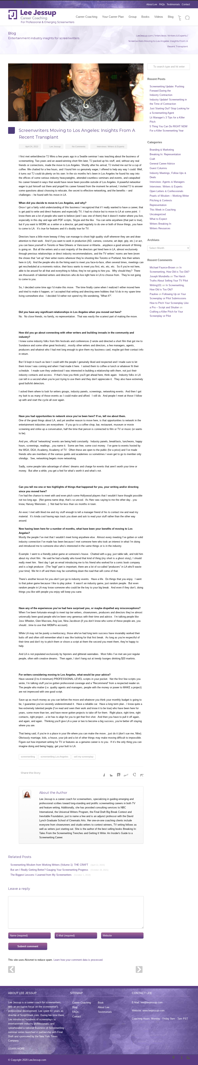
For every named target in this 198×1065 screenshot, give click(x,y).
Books (145, 16)
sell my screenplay (83, 756)
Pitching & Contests (161, 200)
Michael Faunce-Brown (162, 267)
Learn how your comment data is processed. (78, 959)
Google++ (132, 772)
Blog (170, 16)
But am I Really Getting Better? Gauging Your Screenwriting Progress (59, 869)
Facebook (20, 4)
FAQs (162, 4)
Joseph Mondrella (159, 276)
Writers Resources (160, 228)
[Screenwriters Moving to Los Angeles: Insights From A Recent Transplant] (75, 92)
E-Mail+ (139, 772)
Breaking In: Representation (165, 154)
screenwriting (28, 756)
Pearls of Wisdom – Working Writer (169, 195)
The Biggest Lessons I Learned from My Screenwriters (50, 874)
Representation (158, 205)
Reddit (124, 772)
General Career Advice (162, 163)
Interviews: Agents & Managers (167, 181)
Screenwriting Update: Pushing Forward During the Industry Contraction (167, 90)
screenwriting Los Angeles (54, 756)
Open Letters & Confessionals (166, 191)
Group (133, 16)
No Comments (78, 146)
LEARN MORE (16, 1048)
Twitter (12, 4)
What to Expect (158, 218)
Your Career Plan (113, 16)
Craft (152, 159)
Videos (158, 16)
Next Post (139, 969)
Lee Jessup (55, 146)
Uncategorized (158, 214)
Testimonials (173, 4)
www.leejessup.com (154, 1010)
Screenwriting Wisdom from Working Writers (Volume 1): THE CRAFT (57, 864)
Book (101, 1002)
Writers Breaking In (160, 223)
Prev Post (11, 969)
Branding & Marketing (162, 149)
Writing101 (155, 285)
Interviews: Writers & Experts (171, 35)
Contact (186, 4)
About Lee (151, 4)
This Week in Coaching (163, 209)
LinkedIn (27, 4)
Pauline (154, 294)
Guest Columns (158, 168)
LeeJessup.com (144, 35)
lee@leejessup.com (152, 1002)
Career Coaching (86, 16)
